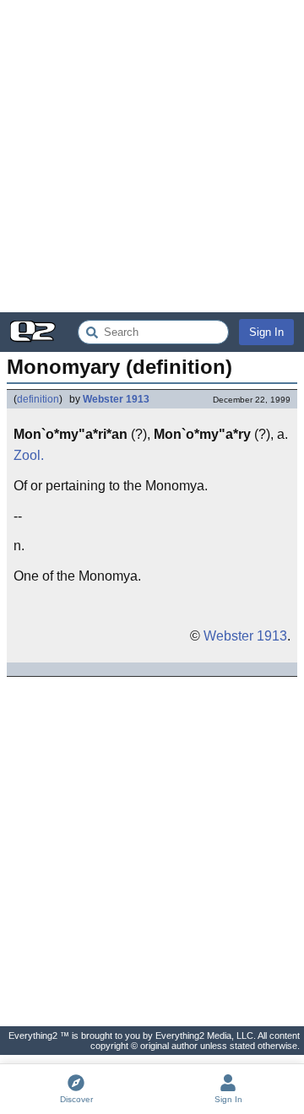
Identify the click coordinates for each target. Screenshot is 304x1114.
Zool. (29, 455)
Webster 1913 (116, 399)
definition (38, 399)
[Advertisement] (152, 156)
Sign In (266, 332)
